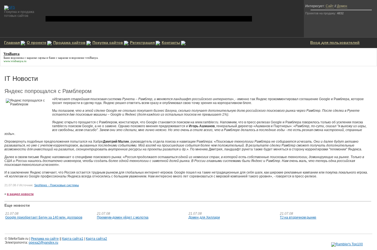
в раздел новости (20, 194)
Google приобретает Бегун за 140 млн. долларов (43, 217)
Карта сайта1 (72, 239)
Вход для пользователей (335, 42)
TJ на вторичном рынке (298, 217)
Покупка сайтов (107, 42)
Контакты (171, 42)
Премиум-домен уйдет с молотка (122, 217)
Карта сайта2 (96, 239)
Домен (342, 6)
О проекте (36, 42)
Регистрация (142, 42)
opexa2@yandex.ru (43, 242)
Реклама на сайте (45, 239)
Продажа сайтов (69, 42)
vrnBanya (91, 57)
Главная (12, 42)
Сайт (330, 6)
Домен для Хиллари (204, 217)
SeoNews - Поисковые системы (56, 185)
